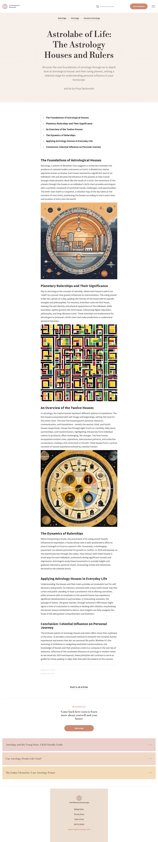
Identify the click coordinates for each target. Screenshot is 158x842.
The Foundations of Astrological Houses (67, 117)
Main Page (62, 18)
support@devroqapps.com (79, 829)
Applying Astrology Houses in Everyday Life (69, 141)
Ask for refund (79, 824)
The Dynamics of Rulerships (61, 135)
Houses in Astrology (92, 18)
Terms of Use (79, 819)
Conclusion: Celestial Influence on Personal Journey (73, 146)
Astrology (75, 18)
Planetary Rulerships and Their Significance (69, 123)
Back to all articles (79, 687)
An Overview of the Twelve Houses (64, 129)
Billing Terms (79, 809)
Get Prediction (139, 6)
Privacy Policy (79, 814)
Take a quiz (79, 728)
